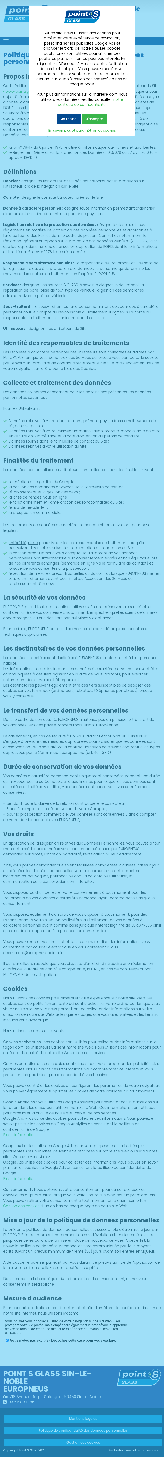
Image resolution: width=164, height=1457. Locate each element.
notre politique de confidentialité (90, 102)
